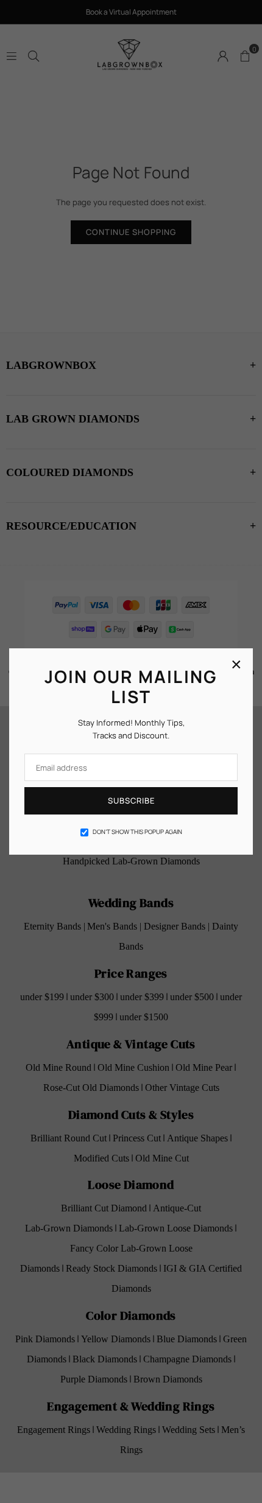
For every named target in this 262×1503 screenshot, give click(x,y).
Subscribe (131, 800)
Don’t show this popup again (137, 831)
